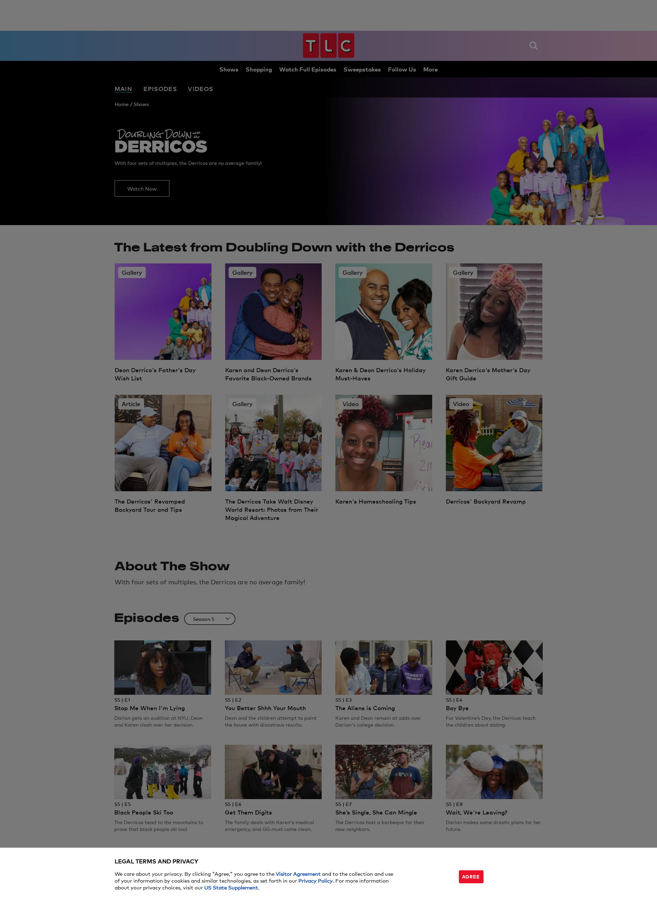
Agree (471, 876)
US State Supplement (231, 887)
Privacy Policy (315, 880)
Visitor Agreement (298, 873)
